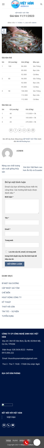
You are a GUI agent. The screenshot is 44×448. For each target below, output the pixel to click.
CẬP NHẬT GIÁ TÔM (22, 13)
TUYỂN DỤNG (8, 316)
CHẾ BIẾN (6, 293)
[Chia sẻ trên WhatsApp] (11, 130)
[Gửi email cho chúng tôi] (4, 425)
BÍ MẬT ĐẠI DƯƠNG (10, 283)
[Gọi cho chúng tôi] (8, 425)
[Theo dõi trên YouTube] (13, 425)
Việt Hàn (10, 417)
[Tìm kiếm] (41, 4)
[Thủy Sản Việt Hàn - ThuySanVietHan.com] (22, 4)
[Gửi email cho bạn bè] (24, 130)
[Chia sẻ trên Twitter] (20, 130)
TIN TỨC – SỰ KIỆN (10, 311)
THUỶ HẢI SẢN (8, 307)
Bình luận (9, 197)
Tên (7, 218)
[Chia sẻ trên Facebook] (15, 130)
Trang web (9, 240)
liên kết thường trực (23, 141)
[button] (3, 4)
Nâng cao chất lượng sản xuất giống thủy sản (11, 168)
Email (7, 229)
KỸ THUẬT (6, 302)
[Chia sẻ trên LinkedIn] (33, 130)
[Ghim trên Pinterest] (29, 130)
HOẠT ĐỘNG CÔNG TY (12, 297)
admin (34, 23)
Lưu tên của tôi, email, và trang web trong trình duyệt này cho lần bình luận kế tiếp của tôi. (21, 255)
